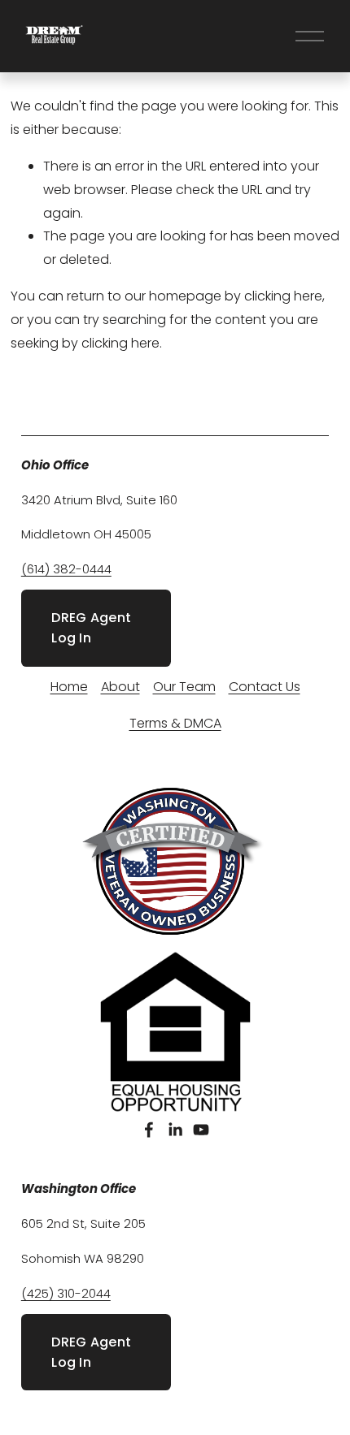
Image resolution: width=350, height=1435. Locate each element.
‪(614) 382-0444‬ (66, 568)
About (120, 686)
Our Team (184, 686)
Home (69, 686)
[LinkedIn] (175, 1130)
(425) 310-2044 (66, 1293)
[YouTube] (201, 1130)
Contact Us (264, 686)
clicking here (283, 296)
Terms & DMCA (175, 723)
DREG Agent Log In (91, 627)
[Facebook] (149, 1130)
